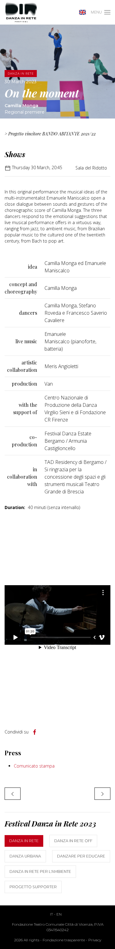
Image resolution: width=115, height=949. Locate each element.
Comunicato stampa (34, 766)
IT (51, 914)
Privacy (94, 940)
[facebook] (35, 732)
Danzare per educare (81, 856)
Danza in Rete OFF (73, 840)
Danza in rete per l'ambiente (40, 871)
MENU (96, 12)
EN (59, 914)
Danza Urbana (25, 856)
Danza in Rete (24, 840)
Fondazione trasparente (64, 940)
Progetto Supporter (33, 887)
